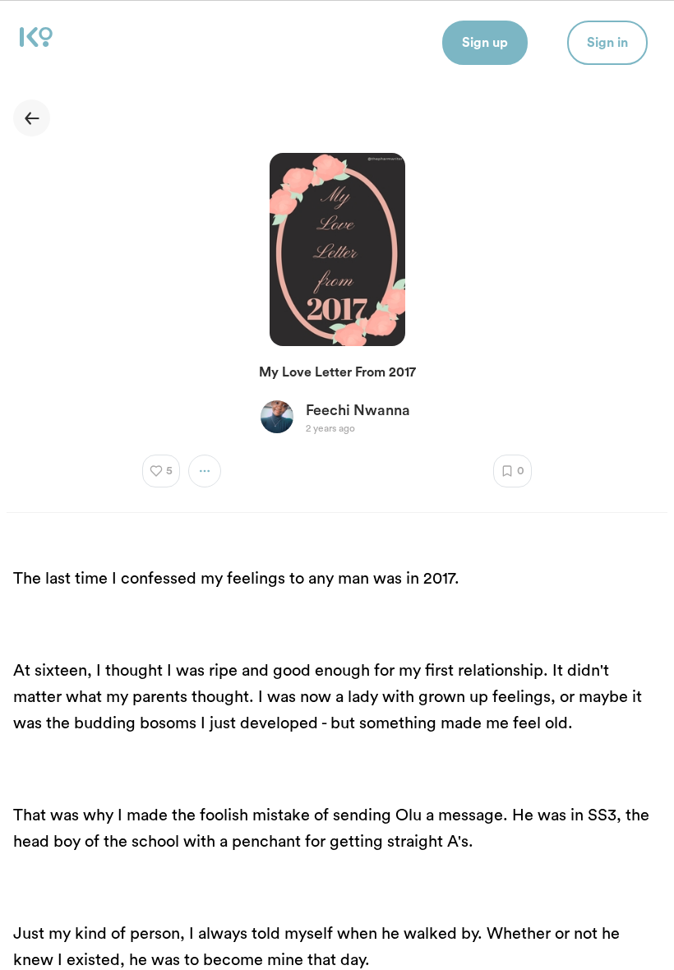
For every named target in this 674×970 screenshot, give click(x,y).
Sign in (607, 42)
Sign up (485, 42)
